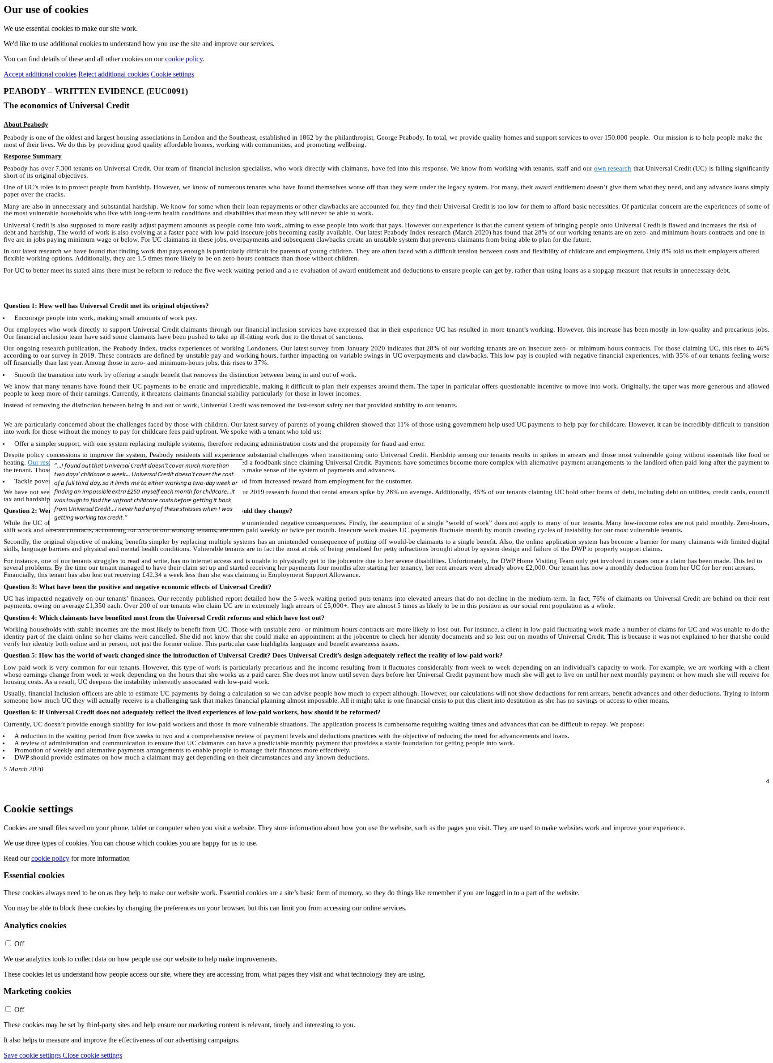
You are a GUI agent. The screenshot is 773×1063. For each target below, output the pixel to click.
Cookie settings (172, 74)
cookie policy (184, 59)
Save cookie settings (33, 1055)
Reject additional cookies (113, 74)
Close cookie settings (92, 1055)
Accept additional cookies (40, 74)
